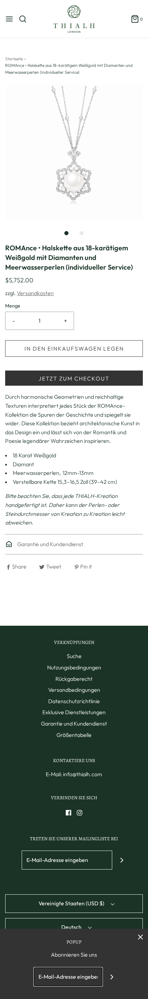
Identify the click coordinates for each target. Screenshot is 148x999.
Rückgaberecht (74, 678)
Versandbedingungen (74, 689)
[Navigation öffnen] (9, 19)
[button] (74, 153)
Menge (12, 306)
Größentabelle (74, 734)
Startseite (14, 58)
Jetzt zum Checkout (74, 378)
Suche (74, 656)
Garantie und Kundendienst (49, 544)
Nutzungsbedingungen (74, 667)
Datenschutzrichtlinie (74, 701)
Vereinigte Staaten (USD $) (72, 903)
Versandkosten (35, 293)
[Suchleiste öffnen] (25, 19)
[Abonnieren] (121, 860)
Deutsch (72, 927)
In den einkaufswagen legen (74, 348)
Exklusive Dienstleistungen (74, 712)
